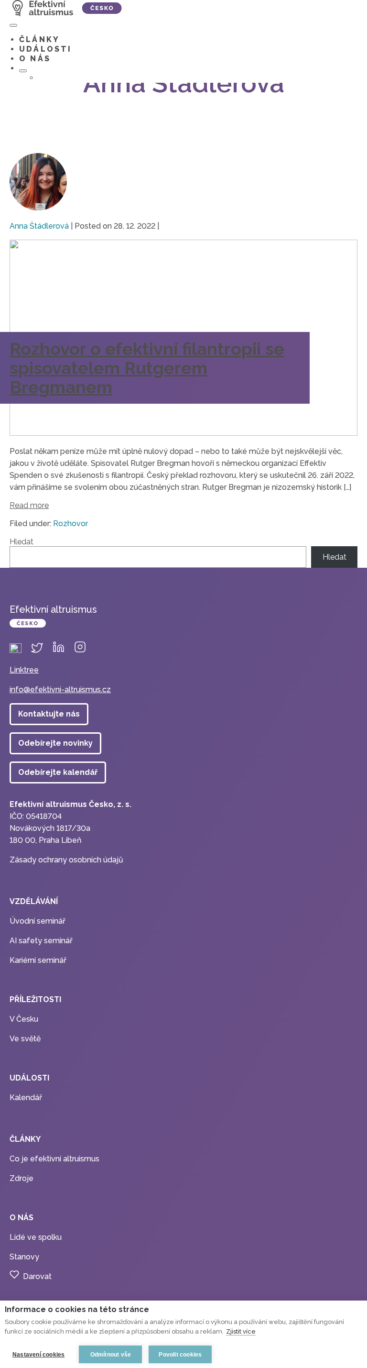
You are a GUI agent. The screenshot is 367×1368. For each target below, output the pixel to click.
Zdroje (21, 1178)
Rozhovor (70, 523)
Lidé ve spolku (36, 1237)
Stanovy (24, 1256)
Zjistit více (241, 1331)
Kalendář (26, 1097)
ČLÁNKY (39, 39)
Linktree (24, 669)
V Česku (24, 1019)
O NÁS (35, 58)
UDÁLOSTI (45, 49)
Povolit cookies (180, 1354)
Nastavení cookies (38, 1354)
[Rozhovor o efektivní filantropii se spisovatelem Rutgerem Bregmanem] (183, 433)
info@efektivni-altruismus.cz (60, 689)
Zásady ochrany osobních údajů (66, 859)
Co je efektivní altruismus (54, 1158)
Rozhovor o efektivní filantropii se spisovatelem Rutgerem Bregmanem (147, 368)
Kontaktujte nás (49, 713)
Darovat (37, 1276)
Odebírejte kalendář (57, 772)
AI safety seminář (41, 940)
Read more (29, 505)
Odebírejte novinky (55, 743)
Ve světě (25, 1038)
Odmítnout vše (110, 1354)
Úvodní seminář (37, 921)
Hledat (21, 541)
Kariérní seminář (38, 960)
